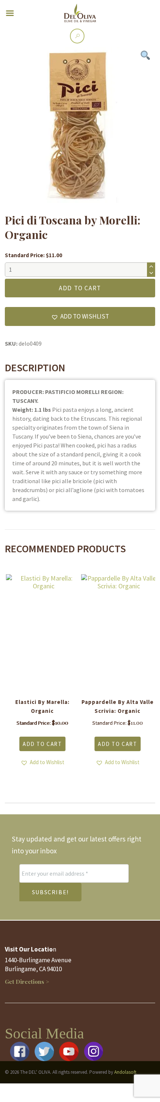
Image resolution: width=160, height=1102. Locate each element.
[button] (80, 316)
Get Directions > (27, 981)
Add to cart (80, 288)
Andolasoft (125, 1072)
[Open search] (77, 35)
